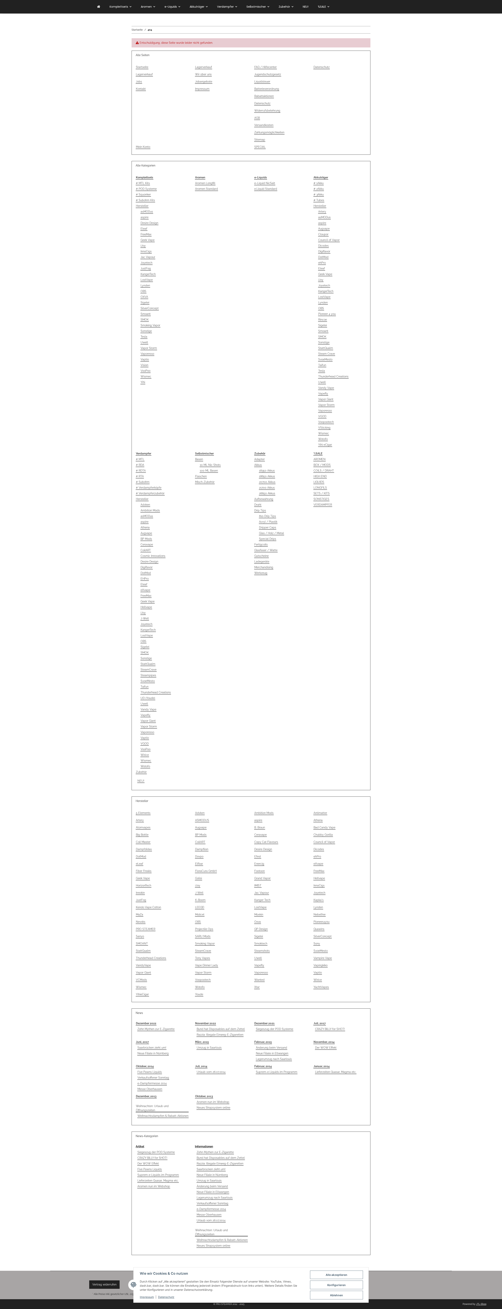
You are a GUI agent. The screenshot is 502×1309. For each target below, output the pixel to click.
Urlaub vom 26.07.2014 (211, 1072)
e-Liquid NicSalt (264, 183)
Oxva (257, 921)
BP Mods (146, 538)
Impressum (147, 1297)
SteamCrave (148, 669)
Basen (199, 459)
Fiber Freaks (143, 871)
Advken (145, 504)
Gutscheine (261, 555)
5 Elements (143, 812)
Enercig (259, 863)
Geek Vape (148, 240)
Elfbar (199, 863)
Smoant (146, 313)
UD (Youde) (148, 698)
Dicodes (323, 245)
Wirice (145, 754)
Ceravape (147, 544)
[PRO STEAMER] (98, 7)
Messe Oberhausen (149, 1089)
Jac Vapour (148, 257)
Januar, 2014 (322, 1066)
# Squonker (143, 194)
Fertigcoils (261, 544)
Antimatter (320, 812)
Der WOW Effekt (325, 1047)
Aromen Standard (206, 188)
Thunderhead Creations (333, 376)
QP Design (261, 929)
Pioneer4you (321, 921)
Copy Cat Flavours (266, 842)
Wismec (146, 376)
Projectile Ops (204, 929)
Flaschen (201, 476)
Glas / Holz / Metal (271, 533)
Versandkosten (263, 125)
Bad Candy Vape (324, 827)
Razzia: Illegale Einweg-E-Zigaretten (220, 1034)
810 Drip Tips (267, 516)
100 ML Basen (209, 470)
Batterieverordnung (266, 88)
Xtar (257, 987)
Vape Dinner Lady (206, 965)
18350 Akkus (267, 470)
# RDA (140, 464)
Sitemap (259, 139)
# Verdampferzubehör (150, 493)
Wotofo (323, 439)
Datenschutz (166, 1297)
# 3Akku (319, 194)
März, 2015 (202, 1042)
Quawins (319, 929)
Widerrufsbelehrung (267, 110)
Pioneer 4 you (327, 313)
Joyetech (146, 262)
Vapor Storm (149, 348)
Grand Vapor (262, 878)
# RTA (140, 476)
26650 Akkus (267, 493)
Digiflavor (324, 251)
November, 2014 (324, 1042)
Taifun (322, 365)
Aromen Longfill (205, 183)
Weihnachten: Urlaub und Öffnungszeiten (152, 1108)
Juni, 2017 (142, 1042)
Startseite (142, 67)
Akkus (258, 464)
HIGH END (320, 476)
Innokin (140, 892)
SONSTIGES (321, 499)
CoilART (146, 550)
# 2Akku (319, 188)
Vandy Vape (326, 387)
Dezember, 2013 (146, 1096)
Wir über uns (203, 74)
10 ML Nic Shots (210, 464)
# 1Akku (319, 183)
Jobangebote (203, 81)
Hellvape (146, 607)
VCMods (141, 979)
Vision (144, 365)
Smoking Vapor (150, 325)
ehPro (322, 262)
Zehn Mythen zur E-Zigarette (156, 1029)
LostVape (147, 279)
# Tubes (319, 200)
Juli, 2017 (320, 1023)
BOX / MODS (322, 464)
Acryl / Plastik (268, 521)
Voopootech (326, 422)
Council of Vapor (329, 240)
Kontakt (141, 88)
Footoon (259, 871)
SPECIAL (260, 146)
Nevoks (140, 921)
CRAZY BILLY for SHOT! (330, 1029)
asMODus (147, 211)
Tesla (144, 336)
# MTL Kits (143, 183)
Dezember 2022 (146, 1023)
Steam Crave (326, 353)
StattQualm (325, 348)
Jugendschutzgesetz (267, 74)
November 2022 (205, 1023)
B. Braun (259, 827)
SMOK (145, 319)
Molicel (199, 914)
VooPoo (145, 370)
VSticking (324, 427)
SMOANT (142, 943)
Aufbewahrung (263, 499)
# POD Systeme (146, 188)
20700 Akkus (267, 482)
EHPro (145, 578)
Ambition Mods (150, 510)
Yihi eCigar (325, 444)
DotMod (323, 257)
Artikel (140, 1146)
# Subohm (142, 482)
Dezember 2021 (264, 1023)
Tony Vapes (202, 958)
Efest (257, 856)
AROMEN (320, 459)
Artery (322, 211)
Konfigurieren (336, 1285)
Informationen (204, 1146)
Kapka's (319, 900)
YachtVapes (321, 987)
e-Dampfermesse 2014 (152, 1083)
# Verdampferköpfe (148, 487)
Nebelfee (320, 914)
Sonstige (146, 331)
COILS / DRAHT (324, 470)
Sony (317, 943)
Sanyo (140, 936)
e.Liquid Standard (265, 188)
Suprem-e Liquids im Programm (276, 1072)
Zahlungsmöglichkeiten (269, 132)
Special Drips (267, 538)
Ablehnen (336, 1295)
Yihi (143, 382)
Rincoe (322, 319)
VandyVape (143, 965)
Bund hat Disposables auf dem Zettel (221, 1029)
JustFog (146, 268)
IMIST (257, 885)
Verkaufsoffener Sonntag (153, 1077)
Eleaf (144, 228)
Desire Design (149, 223)
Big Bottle (142, 834)
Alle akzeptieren (336, 1274)
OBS (143, 291)
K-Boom (200, 900)
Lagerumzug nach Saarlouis (274, 1059)
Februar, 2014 (263, 1066)
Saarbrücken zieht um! (151, 1047)
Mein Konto (143, 146)
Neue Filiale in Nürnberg (153, 1053)
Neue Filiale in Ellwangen (272, 1053)
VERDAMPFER (323, 504)
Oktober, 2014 (145, 1066)
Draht (257, 504)
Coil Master (143, 842)
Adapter (259, 459)
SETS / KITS (322, 493)
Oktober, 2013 (204, 1096)
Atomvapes (143, 827)
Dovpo (199, 856)
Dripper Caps (267, 527)
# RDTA (141, 470)
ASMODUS (202, 820)
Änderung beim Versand (271, 1047)
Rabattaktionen (264, 96)
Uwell (144, 342)
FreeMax (146, 234)
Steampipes (148, 675)
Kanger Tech (262, 900)
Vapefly (323, 393)
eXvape (145, 590)
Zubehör (141, 772)
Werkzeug (260, 573)
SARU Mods (202, 936)
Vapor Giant (325, 399)
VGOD (322, 416)
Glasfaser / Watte (265, 550)
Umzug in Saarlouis (209, 1047)
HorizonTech (143, 885)
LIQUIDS (319, 482)
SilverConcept (150, 308)
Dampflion (201, 849)
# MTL (140, 459)
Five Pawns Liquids (149, 1072)
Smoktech (260, 943)
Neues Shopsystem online (213, 1107)
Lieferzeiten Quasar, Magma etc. (335, 1072)
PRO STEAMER (145, 929)
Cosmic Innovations (153, 555)
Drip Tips (260, 510)
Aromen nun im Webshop (213, 1102)
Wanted (259, 979)
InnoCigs (146, 251)
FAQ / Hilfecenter (265, 67)
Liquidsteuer (262, 81)
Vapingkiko (320, 965)
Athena (145, 527)
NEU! (140, 780)
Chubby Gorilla (323, 834)
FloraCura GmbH (206, 871)
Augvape (324, 228)
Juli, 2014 (201, 1066)
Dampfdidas (144, 849)
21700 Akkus (267, 487)
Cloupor (323, 234)
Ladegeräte (261, 561)
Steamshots (262, 950)
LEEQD (199, 907)
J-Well (145, 618)
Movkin (258, 914)
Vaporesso (147, 353)
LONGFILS (320, 487)
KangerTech (148, 274)
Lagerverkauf (144, 74)
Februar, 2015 (263, 1042)
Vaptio (145, 359)
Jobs (139, 81)
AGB (257, 117)
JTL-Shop (481, 1304)
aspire (144, 217)
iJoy (143, 245)
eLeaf (139, 863)
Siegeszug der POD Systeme (274, 1029)
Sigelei (145, 302)
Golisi (198, 878)
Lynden (145, 285)
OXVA (144, 296)
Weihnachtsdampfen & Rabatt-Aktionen (162, 1115)
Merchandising (263, 567)
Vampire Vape (323, 958)
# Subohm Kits (145, 200)
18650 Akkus (267, 476)
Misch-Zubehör (205, 482)
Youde (199, 994)
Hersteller (142, 205)
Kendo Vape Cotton (148, 907)
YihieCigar (142, 994)
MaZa (139, 914)
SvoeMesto (325, 359)
